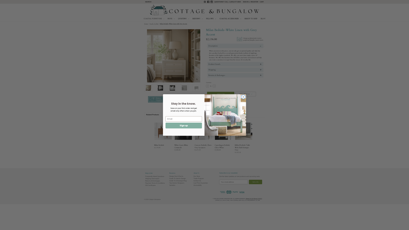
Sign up (184, 125)
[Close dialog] (243, 97)
